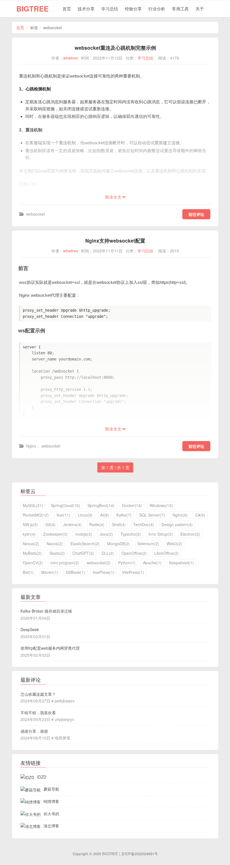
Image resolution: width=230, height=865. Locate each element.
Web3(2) (174, 543)
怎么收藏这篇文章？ (38, 694)
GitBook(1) (75, 572)
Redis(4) (96, 524)
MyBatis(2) (32, 553)
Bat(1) (28, 572)
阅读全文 (113, 197)
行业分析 (156, 9)
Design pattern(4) (177, 524)
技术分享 (86, 9)
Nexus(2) (31, 543)
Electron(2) (190, 534)
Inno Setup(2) (160, 534)
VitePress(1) (133, 572)
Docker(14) (132, 505)
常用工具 (180, 9)
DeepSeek (29, 629)
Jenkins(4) (72, 524)
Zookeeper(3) (55, 534)
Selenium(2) (148, 543)
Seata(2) (57, 553)
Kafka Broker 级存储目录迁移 (46, 611)
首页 (67, 9)
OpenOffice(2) (134, 553)
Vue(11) (63, 515)
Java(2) (106, 534)
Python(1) (126, 562)
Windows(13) (161, 505)
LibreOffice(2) (166, 553)
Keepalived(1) (181, 562)
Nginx (31, 446)
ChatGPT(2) (83, 553)
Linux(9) (85, 515)
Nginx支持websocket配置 (115, 240)
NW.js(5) (30, 524)
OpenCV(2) (33, 562)
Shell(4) (119, 524)
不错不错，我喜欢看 (38, 712)
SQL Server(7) (152, 515)
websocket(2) (99, 562)
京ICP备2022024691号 (139, 853)
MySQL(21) (33, 505)
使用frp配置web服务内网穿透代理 (50, 648)
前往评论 (196, 214)
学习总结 (109, 9)
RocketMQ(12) (36, 515)
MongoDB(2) (118, 543)
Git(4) (50, 524)
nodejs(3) (83, 534)
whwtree (70, 58)
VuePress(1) (103, 572)
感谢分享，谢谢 (34, 731)
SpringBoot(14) (101, 505)
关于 (200, 9)
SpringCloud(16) (65, 505)
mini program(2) (64, 562)
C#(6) (200, 515)
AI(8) (104, 515)
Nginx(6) (180, 515)
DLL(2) (108, 553)
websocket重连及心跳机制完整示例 (115, 47)
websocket (35, 214)
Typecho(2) (131, 534)
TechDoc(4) (143, 524)
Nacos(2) (55, 543)
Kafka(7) (124, 515)
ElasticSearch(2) (85, 543)
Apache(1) (152, 562)
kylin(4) (29, 534)
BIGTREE (32, 8)
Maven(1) (49, 572)
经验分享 (133, 9)
